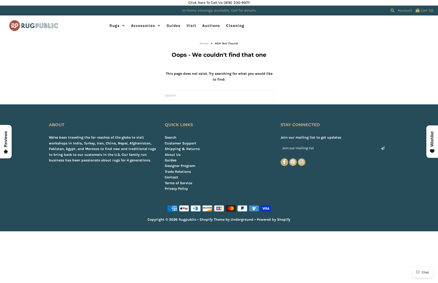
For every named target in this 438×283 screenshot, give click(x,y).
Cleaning (235, 25)
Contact (171, 177)
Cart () (426, 10)
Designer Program (180, 166)
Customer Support (180, 143)
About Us (172, 155)
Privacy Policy (176, 188)
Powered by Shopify (273, 219)
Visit (191, 25)
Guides (173, 25)
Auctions (211, 25)
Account (405, 10)
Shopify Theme (212, 219)
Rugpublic (187, 219)
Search (170, 137)
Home (204, 43)
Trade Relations (178, 171)
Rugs (115, 25)
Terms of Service (178, 183)
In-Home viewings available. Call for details (219, 10)
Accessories (143, 25)
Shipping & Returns (182, 149)
